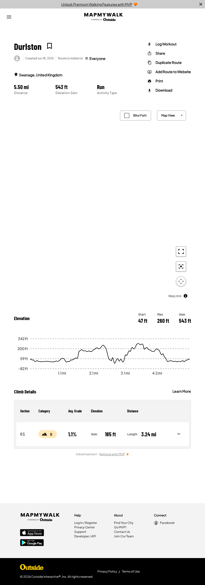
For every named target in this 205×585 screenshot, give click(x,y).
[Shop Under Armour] (32, 568)
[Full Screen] (181, 251)
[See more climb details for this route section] (179, 434)
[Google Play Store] (32, 543)
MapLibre (175, 296)
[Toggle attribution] (185, 296)
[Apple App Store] (32, 533)
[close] (201, 4)
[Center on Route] (181, 266)
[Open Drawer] (9, 17)
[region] (102, 203)
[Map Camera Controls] (181, 281)
